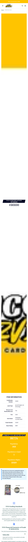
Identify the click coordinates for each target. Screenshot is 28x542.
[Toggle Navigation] (2, 5)
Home (2, 10)
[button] (22, 5)
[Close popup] (25, 534)
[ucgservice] (9, 6)
